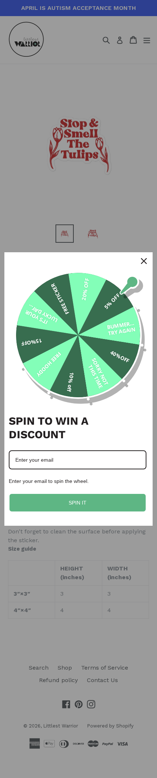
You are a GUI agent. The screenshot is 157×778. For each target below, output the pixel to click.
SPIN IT (78, 503)
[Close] (144, 261)
